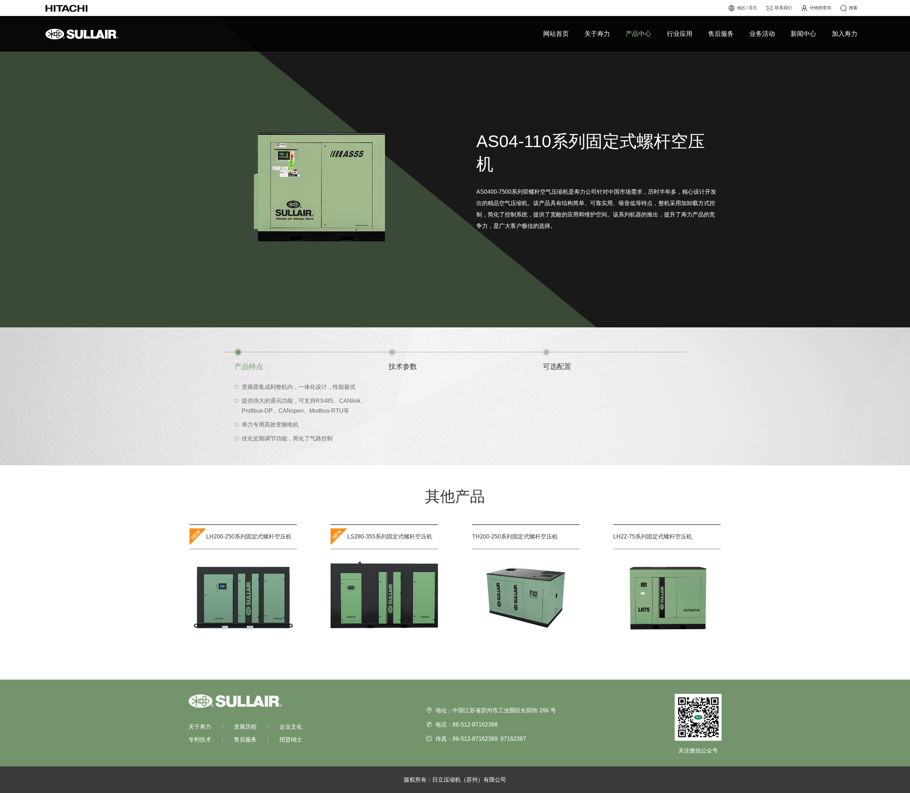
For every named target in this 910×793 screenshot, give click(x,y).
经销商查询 (820, 7)
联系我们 (783, 7)
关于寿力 (597, 33)
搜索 (853, 7)
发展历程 (245, 727)
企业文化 (290, 727)
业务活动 (762, 33)
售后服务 (721, 33)
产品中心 (638, 33)
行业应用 (679, 33)
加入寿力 (844, 33)
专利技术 (199, 739)
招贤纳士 (290, 739)
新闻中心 (803, 33)
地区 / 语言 (747, 7)
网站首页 (556, 33)
